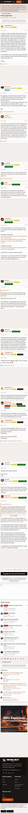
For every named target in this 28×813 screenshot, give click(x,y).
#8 (26, 334)
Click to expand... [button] (14, 515)
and (8, 111)
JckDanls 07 (6, 653)
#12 (26, 425)
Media (16, 782)
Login (3, 794)
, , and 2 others (12, 440)
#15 (26, 500)
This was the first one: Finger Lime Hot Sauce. (14, 692)
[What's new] (23, 1)
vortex (3, 49)
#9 (26, 357)
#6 (26, 225)
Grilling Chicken (11, 608)
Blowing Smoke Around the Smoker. (11, 700)
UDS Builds (5, 675)
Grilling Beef (5, 681)
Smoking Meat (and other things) (19, 785)
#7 (26, 286)
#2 (26, 92)
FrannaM (6, 620)
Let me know (22, 9)
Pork (14, 647)
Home (3, 779)
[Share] (25, 30)
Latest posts (4, 670)
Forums (4, 782)
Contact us (4, 784)
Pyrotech (6, 608)
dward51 (5, 639)
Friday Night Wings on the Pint (11, 637)
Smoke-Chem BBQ (8, 647)
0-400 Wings (11, 613)
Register (4, 797)
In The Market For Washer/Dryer (12, 651)
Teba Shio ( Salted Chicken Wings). (15, 521)
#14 (26, 484)
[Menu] (1, 1)
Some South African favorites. (11, 619)
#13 (26, 467)
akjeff (5, 614)
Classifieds (17, 788)
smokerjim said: (5, 290)
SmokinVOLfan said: (6, 504)
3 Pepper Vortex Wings (9, 631)
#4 (26, 169)
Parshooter (6, 627)
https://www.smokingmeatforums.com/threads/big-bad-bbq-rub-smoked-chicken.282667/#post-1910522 (13, 241)
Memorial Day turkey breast (15, 625)
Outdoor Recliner (7, 697)
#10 (26, 392)
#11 (26, 410)
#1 (26, 30)
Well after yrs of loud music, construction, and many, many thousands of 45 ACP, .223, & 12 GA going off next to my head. (15, 685)
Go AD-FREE (8, 799)
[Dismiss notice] (26, 6)
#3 (26, 120)
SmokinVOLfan (5, 17)
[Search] (26, 1)
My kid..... (5, 678)
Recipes (16, 779)
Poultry (8, 614)
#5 (26, 187)
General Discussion (12, 620)
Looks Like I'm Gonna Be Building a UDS (13, 672)
